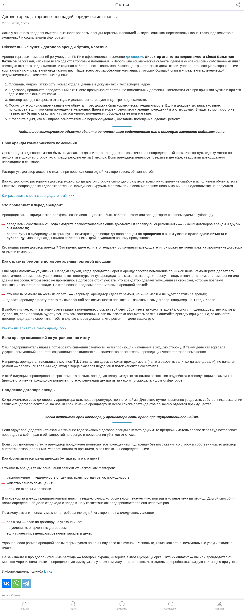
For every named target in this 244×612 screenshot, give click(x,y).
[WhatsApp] (16, 583)
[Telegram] (26, 583)
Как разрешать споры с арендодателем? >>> (38, 196)
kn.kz (48, 571)
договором (134, 57)
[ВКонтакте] (6, 583)
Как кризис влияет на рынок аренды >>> (34, 328)
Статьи (15, 595)
